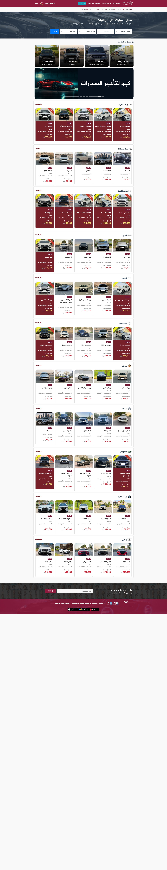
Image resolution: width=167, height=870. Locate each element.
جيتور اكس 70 (67, 170)
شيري (70, 212)
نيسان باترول (48, 430)
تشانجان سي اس (86, 170)
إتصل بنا (84, 10)
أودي (125, 235)
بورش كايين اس (106, 388)
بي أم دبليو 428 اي (105, 518)
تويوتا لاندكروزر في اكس (83, 300)
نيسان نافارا (68, 430)
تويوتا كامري (106, 170)
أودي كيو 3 (48, 257)
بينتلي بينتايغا (106, 561)
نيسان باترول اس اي (85, 430)
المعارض (120, 10)
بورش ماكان (87, 388)
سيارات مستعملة (93, 3)
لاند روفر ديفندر (67, 473)
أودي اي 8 (127, 257)
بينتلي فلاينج (126, 561)
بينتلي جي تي (48, 561)
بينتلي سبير (87, 561)
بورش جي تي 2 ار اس (45, 388)
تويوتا (124, 278)
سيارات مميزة (124, 104)
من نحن (94, 603)
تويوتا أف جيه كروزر (46, 300)
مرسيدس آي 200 (47, 345)
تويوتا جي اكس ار (105, 300)
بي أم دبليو (122, 496)
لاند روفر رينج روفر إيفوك (46, 474)
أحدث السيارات (123, 148)
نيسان (124, 408)
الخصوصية (75, 603)
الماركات (111, 10)
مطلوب (103, 10)
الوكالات (128, 10)
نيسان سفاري (126, 430)
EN (36, 3)
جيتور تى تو (107, 126)
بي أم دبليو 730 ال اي (123, 518)
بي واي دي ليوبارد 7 (65, 126)
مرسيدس (123, 323)
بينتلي (124, 539)
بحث (54, 31)
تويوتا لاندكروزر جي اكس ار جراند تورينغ (124, 301)
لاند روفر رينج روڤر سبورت (124, 474)
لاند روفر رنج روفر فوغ (45, 126)
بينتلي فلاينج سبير (66, 561)
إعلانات (57, 603)
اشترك (49, 591)
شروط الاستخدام (85, 603)
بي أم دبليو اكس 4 (85, 518)
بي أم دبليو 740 (67, 518)
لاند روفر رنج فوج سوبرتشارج (86, 213)
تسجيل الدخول (49, 3)
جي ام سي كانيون (46, 170)
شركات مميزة (94, 10)
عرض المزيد (38, 104)
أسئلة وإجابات (65, 603)
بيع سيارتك (81, 3)
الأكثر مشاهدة (123, 191)
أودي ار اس (87, 257)
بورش (124, 366)
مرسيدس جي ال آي (124, 126)
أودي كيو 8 (107, 212)
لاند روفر (123, 451)
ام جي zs (127, 170)
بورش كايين (126, 388)
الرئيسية (115, 3)
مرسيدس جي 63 (86, 345)
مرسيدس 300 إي (66, 345)
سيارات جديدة (106, 3)
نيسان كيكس (106, 430)
